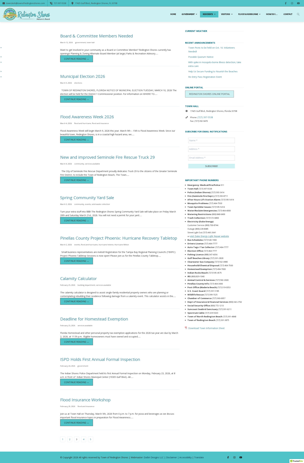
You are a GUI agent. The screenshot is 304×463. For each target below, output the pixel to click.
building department (86, 285)
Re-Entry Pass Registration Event (205, 76)
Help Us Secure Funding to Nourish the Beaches (213, 71)
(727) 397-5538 (205, 117)
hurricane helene (106, 244)
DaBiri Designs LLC (154, 457)
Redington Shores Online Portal (209, 93)
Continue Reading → (76, 58)
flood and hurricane (82, 123)
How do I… (272, 14)
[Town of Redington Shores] (26, 14)
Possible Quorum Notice (200, 56)
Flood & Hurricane (248, 14)
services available (92, 164)
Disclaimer (171, 457)
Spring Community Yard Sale (87, 197)
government (80, 42)
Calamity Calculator (78, 278)
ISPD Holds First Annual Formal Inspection (100, 359)
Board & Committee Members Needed (96, 36)
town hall (91, 42)
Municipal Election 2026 (82, 76)
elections (78, 83)
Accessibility (185, 457)
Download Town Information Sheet (206, 328)
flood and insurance (100, 123)
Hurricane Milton (121, 244)
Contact (287, 14)
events (88, 204)
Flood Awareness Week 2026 (87, 117)
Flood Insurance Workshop (85, 400)
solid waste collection (101, 204)
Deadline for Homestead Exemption (94, 319)
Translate (199, 457)
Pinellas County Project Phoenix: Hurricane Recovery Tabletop (118, 238)
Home (173, 14)
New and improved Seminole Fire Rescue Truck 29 (107, 157)
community (79, 164)
